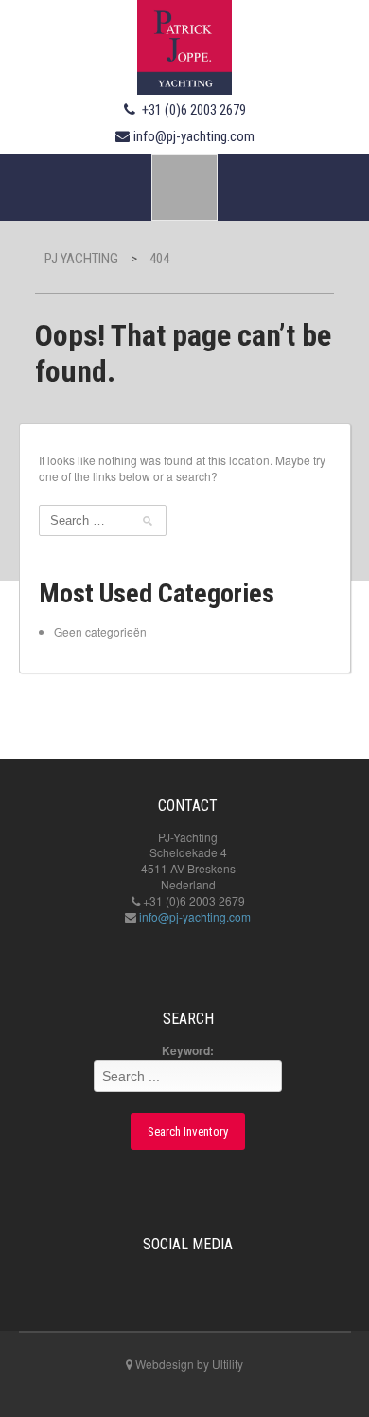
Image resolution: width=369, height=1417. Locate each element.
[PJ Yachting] (184, 45)
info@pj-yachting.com (194, 136)
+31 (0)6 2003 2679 (194, 109)
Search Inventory (188, 1131)
